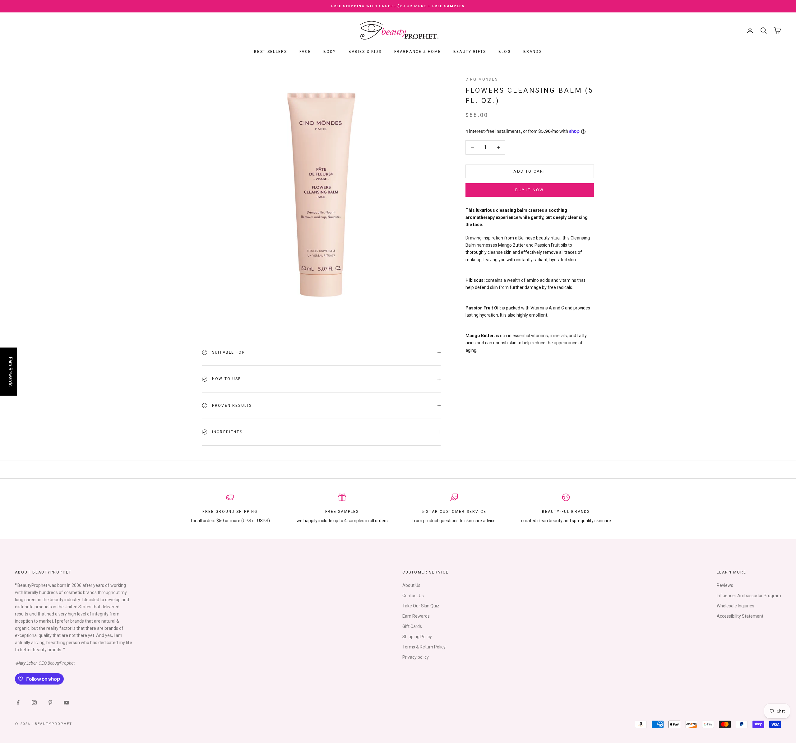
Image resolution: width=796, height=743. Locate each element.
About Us (411, 585)
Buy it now (529, 190)
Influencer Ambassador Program (749, 595)
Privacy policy (415, 657)
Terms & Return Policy (424, 646)
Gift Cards (412, 626)
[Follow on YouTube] (66, 702)
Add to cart (529, 171)
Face (305, 51)
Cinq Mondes (481, 79)
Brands (532, 51)
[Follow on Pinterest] (50, 702)
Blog (504, 51)
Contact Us (413, 595)
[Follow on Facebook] (18, 702)
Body (329, 51)
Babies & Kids (365, 51)
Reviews (725, 585)
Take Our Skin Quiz (420, 605)
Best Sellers (270, 51)
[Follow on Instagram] (34, 702)
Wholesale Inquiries (735, 605)
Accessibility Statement (740, 616)
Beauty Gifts (469, 51)
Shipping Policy (417, 636)
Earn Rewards (416, 616)
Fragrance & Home (417, 51)
